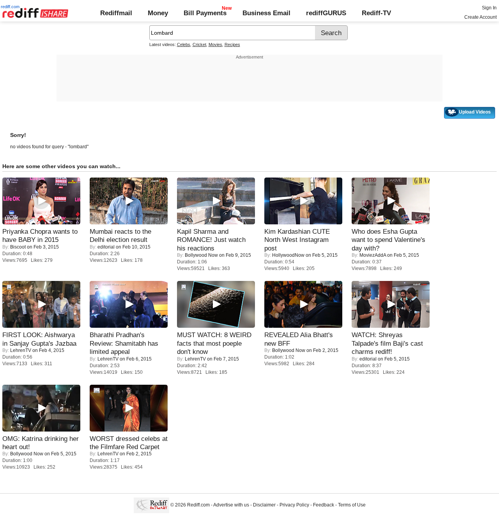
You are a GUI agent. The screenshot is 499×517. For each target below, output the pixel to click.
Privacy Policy (294, 505)
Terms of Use (352, 505)
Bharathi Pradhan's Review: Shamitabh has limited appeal (124, 343)
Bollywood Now (201, 255)
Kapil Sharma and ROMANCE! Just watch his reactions (211, 240)
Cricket (199, 44)
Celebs (183, 44)
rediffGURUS (326, 12)
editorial (106, 247)
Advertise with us (231, 505)
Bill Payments (205, 12)
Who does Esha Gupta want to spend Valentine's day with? (388, 240)
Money (158, 12)
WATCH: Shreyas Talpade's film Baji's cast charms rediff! (387, 343)
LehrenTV (20, 350)
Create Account (480, 17)
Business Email (266, 12)
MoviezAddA (372, 255)
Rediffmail (116, 12)
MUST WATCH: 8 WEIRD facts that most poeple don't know (214, 343)
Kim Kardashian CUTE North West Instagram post (297, 240)
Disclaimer (264, 505)
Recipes (232, 44)
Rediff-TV (376, 12)
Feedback (323, 505)
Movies (215, 44)
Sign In (489, 8)
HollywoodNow (288, 255)
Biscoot (18, 247)
